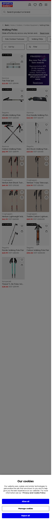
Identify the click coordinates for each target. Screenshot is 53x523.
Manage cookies (25, 508)
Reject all (25, 516)
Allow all (25, 501)
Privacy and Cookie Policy (34, 493)
